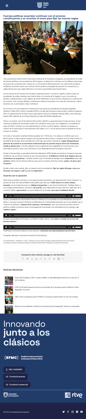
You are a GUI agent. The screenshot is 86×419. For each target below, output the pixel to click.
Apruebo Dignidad (56, 241)
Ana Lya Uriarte (39, 241)
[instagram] (72, 412)
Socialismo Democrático (60, 243)
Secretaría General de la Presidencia (42, 243)
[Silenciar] (73, 196)
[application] (43, 196)
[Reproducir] (6, 196)
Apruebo (47, 241)
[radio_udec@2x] (43, 3)
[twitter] (63, 412)
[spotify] (77, 412)
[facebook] (68, 412)
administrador (10, 241)
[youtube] (81, 412)
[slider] (78, 196)
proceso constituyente (18, 243)
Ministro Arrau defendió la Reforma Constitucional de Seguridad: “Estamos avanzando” (47, 306)
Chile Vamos (66, 241)
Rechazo (28, 243)
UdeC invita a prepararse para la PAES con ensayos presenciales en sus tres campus (46, 297)
